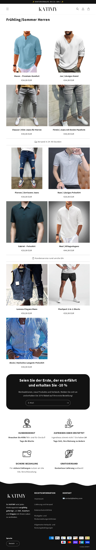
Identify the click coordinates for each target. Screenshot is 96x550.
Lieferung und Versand (43, 504)
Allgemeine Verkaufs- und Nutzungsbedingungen (44, 526)
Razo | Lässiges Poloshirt (69, 192)
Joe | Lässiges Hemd (69, 76)
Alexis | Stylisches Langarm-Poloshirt (27, 362)
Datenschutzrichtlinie (43, 510)
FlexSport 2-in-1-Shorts (69, 309)
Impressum (39, 499)
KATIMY (86, 547)
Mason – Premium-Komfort (27, 76)
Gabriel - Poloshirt (26, 246)
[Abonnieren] (67, 403)
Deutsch (12, 543)
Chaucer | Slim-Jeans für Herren (27, 129)
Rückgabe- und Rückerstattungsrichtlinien (45, 517)
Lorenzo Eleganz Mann (26, 309)
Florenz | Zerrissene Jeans (27, 192)
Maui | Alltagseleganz (69, 246)
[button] (7, 9)
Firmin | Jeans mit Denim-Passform (69, 129)
